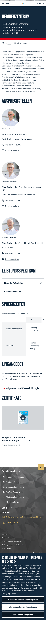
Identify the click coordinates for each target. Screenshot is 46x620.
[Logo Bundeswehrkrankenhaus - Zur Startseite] (23, 3)
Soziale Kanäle (9, 471)
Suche (38, 3)
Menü (7, 3)
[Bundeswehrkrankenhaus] (3, 43)
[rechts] (43, 336)
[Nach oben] (41, 467)
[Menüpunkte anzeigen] (9, 43)
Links (4, 507)
